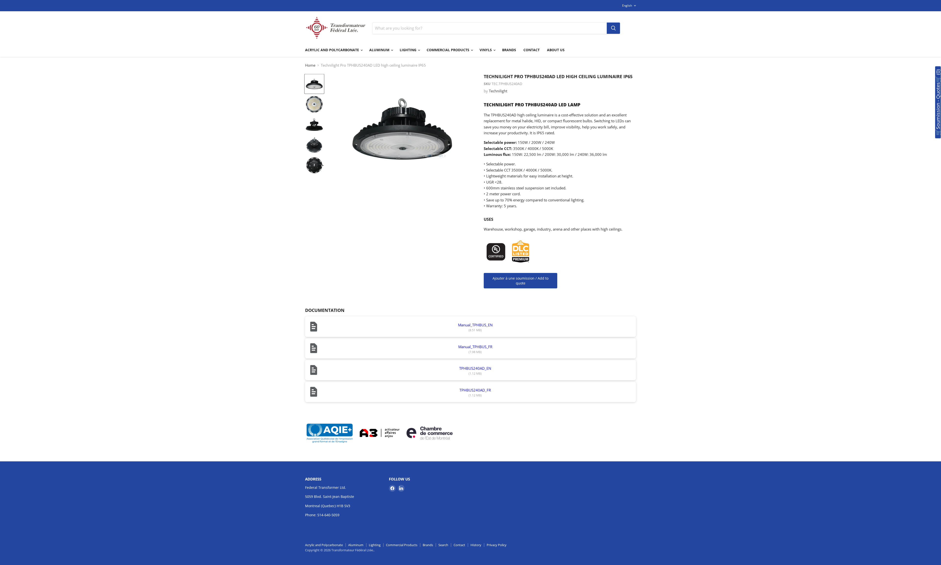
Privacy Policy (497, 545)
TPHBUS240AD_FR (475, 390)
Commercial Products (448, 50)
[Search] (613, 28)
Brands (509, 50)
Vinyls (486, 50)
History (475, 545)
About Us (556, 50)
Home (310, 65)
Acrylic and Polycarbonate (332, 50)
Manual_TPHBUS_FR (475, 346)
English (627, 5)
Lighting (408, 50)
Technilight (498, 90)
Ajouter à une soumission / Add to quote (520, 280)
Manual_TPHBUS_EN (475, 324)
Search (443, 545)
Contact (531, 50)
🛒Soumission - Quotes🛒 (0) (938, 102)
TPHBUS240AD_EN (475, 368)
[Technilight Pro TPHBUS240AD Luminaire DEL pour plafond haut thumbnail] (314, 84)
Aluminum (379, 50)
